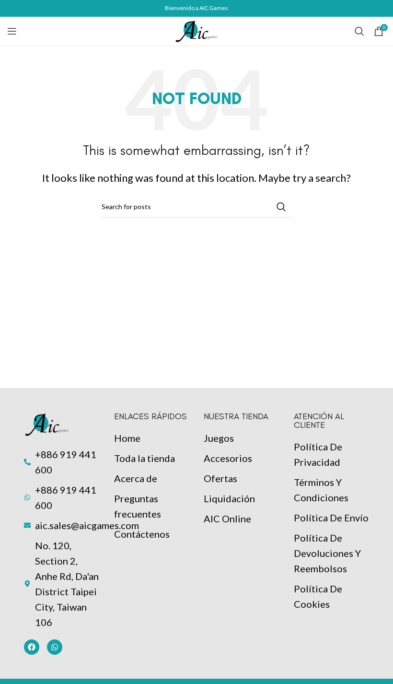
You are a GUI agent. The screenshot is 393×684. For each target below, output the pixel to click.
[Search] (359, 31)
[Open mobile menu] (12, 31)
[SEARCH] (281, 207)
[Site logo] (196, 29)
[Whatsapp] (54, 647)
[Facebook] (31, 647)
